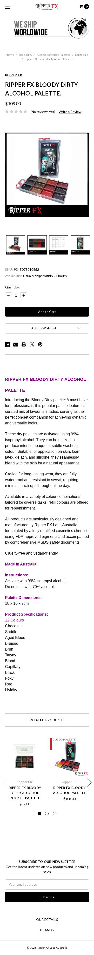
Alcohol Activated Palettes (53, 54)
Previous (5, 782)
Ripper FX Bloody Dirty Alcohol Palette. (49, 59)
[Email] (15, 344)
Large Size (81, 54)
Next (89, 782)
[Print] (23, 344)
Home (10, 54)
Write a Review (70, 112)
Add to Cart (25, 770)
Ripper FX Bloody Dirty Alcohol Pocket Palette (25, 793)
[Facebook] (7, 344)
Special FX (25, 54)
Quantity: (12, 287)
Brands (47, 930)
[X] (32, 344)
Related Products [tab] (47, 720)
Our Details (47, 919)
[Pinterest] (40, 344)
